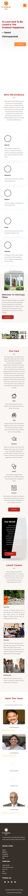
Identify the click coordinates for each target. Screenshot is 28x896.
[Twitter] (8, 882)
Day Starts (6, 607)
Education (6, 640)
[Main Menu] (24, 5)
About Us (4, 852)
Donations (5, 854)
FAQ (3, 858)
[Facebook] (5, 882)
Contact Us (5, 856)
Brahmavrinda (7, 675)
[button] (3, 335)
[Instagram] (11, 882)
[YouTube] (15, 882)
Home (4, 850)
